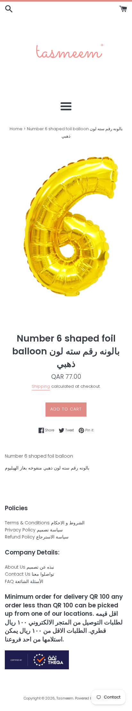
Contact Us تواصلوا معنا (29, 574)
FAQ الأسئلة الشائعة (24, 581)
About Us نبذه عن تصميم (29, 567)
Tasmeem (64, 698)
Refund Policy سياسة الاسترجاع (37, 537)
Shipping (41, 386)
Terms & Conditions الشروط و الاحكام (45, 523)
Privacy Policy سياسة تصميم (34, 530)
